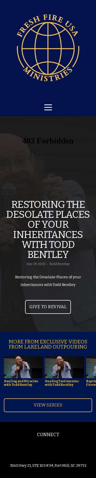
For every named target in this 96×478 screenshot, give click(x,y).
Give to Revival (48, 306)
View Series (48, 405)
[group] (23, 373)
